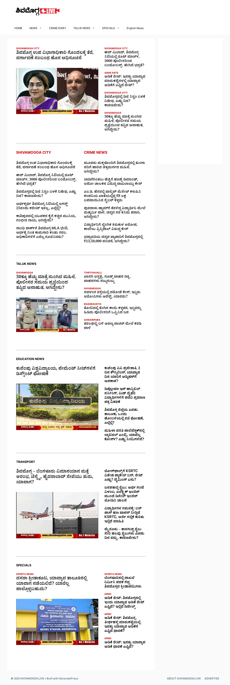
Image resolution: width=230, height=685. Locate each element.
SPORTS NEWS (25, 575)
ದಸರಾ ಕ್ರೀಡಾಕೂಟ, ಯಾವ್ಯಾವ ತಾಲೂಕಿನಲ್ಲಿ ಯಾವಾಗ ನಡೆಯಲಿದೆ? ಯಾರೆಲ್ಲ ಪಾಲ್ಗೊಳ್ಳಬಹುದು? (51, 584)
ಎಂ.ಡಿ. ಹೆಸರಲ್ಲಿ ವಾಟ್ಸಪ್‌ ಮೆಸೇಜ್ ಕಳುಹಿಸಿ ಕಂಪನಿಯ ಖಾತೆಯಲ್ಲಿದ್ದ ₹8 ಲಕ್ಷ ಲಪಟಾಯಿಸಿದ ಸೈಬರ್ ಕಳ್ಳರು (112, 196)
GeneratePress (68, 679)
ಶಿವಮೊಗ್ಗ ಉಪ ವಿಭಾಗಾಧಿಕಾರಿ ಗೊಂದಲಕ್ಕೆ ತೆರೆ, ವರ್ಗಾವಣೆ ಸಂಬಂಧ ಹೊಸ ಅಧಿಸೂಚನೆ (55, 56)
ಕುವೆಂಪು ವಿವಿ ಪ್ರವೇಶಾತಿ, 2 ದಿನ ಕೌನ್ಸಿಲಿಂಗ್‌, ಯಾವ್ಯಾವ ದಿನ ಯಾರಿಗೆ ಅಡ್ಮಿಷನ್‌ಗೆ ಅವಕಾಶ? (122, 375)
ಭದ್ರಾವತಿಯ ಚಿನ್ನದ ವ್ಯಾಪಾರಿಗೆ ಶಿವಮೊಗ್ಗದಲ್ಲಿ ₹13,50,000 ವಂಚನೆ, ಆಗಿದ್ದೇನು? (113, 239)
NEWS (33, 29)
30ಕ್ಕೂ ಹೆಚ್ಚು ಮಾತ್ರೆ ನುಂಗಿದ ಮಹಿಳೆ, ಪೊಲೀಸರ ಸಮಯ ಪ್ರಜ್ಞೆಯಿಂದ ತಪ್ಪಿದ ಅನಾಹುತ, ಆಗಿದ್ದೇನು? (123, 123)
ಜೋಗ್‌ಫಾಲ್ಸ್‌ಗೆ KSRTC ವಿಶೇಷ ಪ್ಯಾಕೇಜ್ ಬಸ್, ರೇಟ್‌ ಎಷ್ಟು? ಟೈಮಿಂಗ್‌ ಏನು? (123, 476)
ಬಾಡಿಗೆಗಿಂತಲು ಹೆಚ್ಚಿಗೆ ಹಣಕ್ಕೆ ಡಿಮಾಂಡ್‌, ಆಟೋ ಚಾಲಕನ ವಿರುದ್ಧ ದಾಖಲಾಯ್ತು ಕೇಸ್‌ (113, 182)
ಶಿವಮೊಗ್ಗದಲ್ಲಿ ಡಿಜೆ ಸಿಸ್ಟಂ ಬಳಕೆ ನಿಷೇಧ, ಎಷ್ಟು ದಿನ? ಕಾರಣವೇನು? (124, 101)
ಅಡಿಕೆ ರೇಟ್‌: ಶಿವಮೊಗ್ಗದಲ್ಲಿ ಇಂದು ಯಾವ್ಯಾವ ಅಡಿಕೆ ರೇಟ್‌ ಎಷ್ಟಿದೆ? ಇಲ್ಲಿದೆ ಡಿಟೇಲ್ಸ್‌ (124, 602)
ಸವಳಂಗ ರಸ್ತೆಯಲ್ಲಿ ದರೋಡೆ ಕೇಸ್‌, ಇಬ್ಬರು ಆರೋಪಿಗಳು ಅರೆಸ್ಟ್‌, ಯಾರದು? (112, 295)
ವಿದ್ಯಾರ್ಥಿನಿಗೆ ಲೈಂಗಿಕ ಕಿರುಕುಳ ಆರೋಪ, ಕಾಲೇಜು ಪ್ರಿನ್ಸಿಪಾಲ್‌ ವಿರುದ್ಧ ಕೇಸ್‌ (110, 227)
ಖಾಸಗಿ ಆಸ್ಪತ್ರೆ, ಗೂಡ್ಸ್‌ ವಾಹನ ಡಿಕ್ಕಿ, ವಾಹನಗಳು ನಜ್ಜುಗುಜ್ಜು (107, 279)
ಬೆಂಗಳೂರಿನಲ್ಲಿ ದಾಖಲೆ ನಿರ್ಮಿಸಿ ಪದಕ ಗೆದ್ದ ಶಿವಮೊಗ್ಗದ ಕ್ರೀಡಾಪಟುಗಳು (122, 582)
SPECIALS (108, 29)
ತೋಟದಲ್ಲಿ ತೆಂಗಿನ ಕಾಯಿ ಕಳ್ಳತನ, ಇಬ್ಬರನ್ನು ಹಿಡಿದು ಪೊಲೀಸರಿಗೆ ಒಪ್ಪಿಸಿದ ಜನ (112, 310)
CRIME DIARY (57, 29)
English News (135, 29)
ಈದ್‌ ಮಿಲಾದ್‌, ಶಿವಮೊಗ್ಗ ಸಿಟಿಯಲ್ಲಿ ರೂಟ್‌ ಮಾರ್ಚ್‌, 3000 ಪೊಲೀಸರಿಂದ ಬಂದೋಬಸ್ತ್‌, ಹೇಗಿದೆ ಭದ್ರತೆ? (124, 59)
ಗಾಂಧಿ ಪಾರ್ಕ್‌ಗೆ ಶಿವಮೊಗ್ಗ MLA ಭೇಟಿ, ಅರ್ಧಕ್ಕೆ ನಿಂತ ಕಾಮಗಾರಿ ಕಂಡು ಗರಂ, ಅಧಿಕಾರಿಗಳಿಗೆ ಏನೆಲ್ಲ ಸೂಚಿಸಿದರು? (42, 233)
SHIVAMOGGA (112, 113)
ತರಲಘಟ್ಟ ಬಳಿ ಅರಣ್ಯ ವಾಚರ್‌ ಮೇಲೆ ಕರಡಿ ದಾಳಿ (112, 326)
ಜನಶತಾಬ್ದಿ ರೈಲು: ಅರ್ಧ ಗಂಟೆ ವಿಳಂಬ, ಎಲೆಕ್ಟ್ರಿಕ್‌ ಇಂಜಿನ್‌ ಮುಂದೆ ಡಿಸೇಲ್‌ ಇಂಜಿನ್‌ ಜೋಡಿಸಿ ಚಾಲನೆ (124, 494)
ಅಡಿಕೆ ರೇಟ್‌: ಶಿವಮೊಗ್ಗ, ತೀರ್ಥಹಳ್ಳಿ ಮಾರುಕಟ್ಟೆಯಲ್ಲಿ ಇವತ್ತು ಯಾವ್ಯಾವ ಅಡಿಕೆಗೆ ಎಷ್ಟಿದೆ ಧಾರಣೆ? (122, 625)
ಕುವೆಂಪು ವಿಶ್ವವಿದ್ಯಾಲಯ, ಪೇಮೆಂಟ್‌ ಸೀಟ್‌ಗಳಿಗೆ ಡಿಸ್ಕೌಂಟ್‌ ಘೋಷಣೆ (55, 372)
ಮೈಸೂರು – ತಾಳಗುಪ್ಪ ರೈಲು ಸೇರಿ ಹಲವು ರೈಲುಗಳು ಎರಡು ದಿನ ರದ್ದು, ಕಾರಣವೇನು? (124, 534)
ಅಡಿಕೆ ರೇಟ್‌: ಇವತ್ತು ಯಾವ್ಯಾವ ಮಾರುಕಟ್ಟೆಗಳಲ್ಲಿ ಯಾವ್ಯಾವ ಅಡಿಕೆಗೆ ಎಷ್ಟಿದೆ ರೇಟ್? (124, 81)
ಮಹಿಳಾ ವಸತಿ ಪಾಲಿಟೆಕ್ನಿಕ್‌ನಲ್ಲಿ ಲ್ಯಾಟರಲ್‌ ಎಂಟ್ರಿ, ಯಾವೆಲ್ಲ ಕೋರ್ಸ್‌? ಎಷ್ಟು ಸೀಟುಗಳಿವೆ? (124, 435)
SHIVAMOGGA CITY (27, 49)
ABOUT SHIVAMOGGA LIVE (184, 679)
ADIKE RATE (111, 73)
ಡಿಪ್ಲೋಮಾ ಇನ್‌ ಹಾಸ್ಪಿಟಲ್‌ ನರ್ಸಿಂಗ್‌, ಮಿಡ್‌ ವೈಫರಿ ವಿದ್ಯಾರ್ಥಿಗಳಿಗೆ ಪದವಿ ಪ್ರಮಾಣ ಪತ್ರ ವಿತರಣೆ (124, 396)
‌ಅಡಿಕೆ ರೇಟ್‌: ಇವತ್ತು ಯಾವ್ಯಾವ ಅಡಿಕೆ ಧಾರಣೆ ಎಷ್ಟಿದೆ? (124, 645)
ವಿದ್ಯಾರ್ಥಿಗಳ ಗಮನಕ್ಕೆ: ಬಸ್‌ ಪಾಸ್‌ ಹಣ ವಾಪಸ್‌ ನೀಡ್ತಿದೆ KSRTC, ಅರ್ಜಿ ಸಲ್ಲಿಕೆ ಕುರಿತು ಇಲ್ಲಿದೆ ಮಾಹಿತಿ (124, 515)
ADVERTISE (211, 679)
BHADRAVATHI (92, 304)
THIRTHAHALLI (93, 273)
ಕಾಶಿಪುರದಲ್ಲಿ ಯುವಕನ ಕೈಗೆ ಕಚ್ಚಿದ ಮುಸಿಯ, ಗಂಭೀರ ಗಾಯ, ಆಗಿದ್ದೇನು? (46, 219)
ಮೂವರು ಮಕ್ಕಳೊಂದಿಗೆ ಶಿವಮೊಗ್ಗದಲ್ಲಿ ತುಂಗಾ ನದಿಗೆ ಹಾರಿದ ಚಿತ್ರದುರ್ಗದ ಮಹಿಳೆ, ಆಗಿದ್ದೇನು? (114, 167)
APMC (108, 594)
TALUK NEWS (81, 29)
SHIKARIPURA (92, 320)
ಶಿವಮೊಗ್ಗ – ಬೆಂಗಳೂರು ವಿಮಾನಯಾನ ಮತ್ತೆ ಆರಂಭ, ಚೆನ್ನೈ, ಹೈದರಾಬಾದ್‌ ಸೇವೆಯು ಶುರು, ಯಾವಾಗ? (54, 478)
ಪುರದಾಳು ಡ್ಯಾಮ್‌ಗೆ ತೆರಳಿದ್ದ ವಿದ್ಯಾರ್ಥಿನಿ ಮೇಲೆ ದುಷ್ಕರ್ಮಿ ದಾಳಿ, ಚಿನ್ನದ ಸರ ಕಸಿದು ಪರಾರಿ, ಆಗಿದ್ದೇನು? (114, 213)
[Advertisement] (190, 101)
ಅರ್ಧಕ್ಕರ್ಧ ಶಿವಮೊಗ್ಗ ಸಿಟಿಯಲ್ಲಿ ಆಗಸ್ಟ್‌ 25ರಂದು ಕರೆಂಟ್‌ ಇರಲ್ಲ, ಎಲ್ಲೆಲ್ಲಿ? (42, 206)
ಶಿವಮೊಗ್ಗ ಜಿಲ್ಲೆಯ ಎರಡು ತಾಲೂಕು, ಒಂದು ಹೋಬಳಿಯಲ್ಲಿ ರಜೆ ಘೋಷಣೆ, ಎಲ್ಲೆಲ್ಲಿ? (124, 417)
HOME (18, 29)
